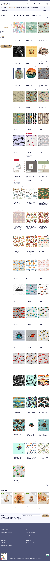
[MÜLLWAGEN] (19, 471)
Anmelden (36, 3)
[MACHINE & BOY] (43, 27)
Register (27, 527)
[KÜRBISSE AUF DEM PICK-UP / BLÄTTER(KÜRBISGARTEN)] (31, 266)
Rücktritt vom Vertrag (4, 550)
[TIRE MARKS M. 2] (43, 381)
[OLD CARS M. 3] (31, 96)
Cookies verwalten (4, 551)
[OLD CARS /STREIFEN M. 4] (43, 118)
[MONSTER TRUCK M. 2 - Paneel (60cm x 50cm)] (31, 425)
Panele (1, 16)
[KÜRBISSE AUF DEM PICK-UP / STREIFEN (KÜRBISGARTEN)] (43, 266)
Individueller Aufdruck (34, 7)
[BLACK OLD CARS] (19, 141)
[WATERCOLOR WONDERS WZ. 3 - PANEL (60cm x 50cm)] (31, 27)
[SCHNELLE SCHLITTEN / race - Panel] (19, 290)
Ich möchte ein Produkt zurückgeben (6, 532)
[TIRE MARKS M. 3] (31, 381)
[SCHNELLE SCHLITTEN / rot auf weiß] (43, 290)
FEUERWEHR (16, 368)
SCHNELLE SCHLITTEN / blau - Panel (18, 345)
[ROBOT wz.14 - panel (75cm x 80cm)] (19, 51)
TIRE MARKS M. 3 (29, 390)
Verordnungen (3, 547)
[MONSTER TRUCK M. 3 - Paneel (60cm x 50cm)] (19, 448)
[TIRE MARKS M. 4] (19, 381)
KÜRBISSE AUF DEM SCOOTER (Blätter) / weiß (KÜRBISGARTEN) (31, 227)
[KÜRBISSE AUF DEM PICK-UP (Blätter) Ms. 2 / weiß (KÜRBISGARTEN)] (19, 242)
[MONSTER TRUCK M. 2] (43, 403)
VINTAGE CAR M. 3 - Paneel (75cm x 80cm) (43, 61)
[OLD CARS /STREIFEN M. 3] (31, 118)
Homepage (2, 12)
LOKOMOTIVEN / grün (43, 322)
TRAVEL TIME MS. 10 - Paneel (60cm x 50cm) (30, 61)
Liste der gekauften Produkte (30, 532)
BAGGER (40, 345)
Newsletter (5, 515)
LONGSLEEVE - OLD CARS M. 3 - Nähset (19, 83)
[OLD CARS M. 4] (43, 96)
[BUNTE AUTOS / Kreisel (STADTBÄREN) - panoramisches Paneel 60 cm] (43, 167)
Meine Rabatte (28, 535)
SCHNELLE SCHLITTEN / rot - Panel (30, 345)
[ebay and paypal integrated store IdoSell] (47, 555)
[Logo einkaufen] (4, 4)
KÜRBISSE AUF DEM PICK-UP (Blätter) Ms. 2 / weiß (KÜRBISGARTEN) (18, 252)
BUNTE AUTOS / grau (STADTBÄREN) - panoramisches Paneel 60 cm (31, 177)
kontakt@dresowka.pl (20, 558)
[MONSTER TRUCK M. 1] (19, 425)
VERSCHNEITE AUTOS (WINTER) (43, 150)
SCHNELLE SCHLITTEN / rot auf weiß (43, 299)
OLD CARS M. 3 (29, 105)
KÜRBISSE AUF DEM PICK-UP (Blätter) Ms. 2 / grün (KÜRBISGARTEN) (43, 203)
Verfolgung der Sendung (4, 529)
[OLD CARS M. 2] (19, 96)
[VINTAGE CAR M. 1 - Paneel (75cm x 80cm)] (31, 73)
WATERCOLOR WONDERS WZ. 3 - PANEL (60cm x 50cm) (31, 38)
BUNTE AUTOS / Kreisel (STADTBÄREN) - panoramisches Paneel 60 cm (43, 177)
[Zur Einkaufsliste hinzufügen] (23, 21)
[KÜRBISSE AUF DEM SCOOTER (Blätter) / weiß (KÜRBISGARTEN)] (31, 217)
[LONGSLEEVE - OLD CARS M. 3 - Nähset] (19, 73)
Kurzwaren (18, 7)
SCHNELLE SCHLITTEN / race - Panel (18, 299)
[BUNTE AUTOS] (43, 242)
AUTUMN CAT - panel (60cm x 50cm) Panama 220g (6, 506)
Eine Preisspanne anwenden (6, 27)
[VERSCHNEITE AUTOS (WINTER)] (43, 141)
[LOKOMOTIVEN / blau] (31, 313)
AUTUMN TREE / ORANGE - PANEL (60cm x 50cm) (18, 506)
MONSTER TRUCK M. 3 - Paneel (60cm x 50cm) (18, 458)
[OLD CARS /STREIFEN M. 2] (19, 118)
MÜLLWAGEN (16, 480)
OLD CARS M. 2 (17, 105)
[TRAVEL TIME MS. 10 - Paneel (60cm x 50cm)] (31, 51)
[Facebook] (26, 543)
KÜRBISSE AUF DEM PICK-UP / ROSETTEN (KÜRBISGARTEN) (18, 276)
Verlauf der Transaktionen (30, 534)
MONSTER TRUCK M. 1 (18, 434)
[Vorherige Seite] (43, 18)
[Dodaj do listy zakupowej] (11, 494)
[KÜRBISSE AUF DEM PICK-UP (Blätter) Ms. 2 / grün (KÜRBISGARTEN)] (43, 193)
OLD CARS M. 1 (41, 82)
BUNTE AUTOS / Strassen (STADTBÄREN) (43, 458)
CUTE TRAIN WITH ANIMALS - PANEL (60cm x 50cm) (19, 38)
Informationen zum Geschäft (5, 542)
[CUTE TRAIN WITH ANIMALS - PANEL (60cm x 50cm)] (19, 27)
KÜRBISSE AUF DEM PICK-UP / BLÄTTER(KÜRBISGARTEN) (31, 276)
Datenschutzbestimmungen (5, 548)
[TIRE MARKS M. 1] (19, 403)
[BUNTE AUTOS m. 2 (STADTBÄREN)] (19, 193)
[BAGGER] (43, 336)
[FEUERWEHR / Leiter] (43, 359)
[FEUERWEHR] (19, 359)
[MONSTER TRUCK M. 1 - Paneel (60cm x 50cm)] (43, 425)
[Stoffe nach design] (11, 15)
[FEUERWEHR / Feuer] (31, 359)
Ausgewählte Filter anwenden (6, 46)
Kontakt (2, 534)
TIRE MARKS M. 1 (17, 412)
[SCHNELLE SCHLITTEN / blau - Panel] (19, 336)
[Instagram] (29, 543)
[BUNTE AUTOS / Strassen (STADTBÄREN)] (43, 448)
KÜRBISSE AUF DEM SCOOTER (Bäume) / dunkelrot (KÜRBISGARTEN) (18, 228)
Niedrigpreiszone (4, 10)
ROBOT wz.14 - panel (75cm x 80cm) (18, 61)
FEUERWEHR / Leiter (42, 368)
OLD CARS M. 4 (41, 105)
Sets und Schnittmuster (25, 7)
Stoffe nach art (3, 7)
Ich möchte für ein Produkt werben (6, 530)
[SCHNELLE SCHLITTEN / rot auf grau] (19, 313)
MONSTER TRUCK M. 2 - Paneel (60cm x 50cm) (30, 435)
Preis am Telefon (29, 278)
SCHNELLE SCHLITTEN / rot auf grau (18, 322)
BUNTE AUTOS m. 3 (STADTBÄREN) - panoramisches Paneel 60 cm (18, 177)
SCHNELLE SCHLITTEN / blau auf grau (30, 299)
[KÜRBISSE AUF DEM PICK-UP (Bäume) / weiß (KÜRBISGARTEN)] (43, 217)
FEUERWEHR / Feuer (30, 368)
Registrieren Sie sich (45, 516)
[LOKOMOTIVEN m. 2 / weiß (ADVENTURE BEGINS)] (31, 448)
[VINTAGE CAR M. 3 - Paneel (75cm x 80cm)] (43, 51)
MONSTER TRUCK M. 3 (30, 412)
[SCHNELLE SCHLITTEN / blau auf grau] (31, 290)
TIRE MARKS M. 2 (42, 390)
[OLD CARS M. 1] (43, 73)
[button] (2, 499)
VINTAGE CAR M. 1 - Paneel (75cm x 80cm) (30, 83)
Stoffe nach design (11, 7)
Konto (27, 526)
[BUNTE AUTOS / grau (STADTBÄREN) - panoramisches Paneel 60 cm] (31, 167)
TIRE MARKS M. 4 (17, 390)
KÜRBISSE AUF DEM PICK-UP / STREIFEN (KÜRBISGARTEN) (42, 276)
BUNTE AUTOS (41, 251)
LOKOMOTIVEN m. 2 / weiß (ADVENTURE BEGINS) (31, 458)
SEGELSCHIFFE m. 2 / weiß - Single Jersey (31, 150)
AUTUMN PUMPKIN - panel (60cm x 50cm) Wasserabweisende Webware (43, 506)
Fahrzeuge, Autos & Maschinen (4, 15)
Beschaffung (3, 526)
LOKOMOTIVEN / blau (30, 322)
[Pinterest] (31, 543)
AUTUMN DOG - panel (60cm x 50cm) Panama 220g (31, 506)
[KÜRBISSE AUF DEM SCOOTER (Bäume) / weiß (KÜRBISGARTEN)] (31, 242)
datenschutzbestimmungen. (27, 520)
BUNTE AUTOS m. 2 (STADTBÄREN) (17, 203)
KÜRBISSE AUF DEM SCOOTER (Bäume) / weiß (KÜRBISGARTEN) (31, 252)
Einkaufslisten (42, 3)
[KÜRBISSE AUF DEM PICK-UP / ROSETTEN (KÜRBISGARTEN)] (19, 266)
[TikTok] (33, 543)
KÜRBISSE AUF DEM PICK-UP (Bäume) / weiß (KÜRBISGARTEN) (43, 227)
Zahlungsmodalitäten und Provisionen (6, 545)
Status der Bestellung (4, 527)
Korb (26, 529)
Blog (44, 7)
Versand (2, 543)
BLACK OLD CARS (17, 150)
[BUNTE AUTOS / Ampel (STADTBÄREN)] (31, 193)
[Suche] (28, 4)
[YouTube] (36, 543)
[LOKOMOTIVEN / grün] (43, 313)
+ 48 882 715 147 (13, 558)
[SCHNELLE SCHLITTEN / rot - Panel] (31, 336)
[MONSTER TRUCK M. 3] (31, 403)
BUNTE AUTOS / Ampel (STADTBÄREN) (30, 203)
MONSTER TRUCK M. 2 (43, 412)
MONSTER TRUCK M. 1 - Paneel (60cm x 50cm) (43, 435)
